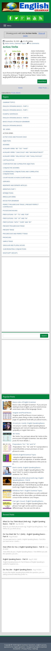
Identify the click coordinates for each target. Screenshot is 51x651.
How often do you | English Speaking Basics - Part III (23, 547)
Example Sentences (10, 114)
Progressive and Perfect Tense (15, 234)
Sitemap (35, 649)
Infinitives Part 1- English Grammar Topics (27, 491)
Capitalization (8, 160)
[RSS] (41, 18)
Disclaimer (16, 649)
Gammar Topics (20, 43)
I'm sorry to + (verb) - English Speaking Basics (29, 423)
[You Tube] (34, 18)
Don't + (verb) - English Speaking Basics (26, 467)
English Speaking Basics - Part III (15, 118)
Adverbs (6, 145)
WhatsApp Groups (10, 253)
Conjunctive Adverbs (11, 168)
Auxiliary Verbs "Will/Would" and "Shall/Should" (22, 156)
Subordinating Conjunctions (14, 249)
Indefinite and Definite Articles (15, 185)
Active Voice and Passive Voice (15, 137)
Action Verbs (9, 43)
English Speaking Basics (12, 125)
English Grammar (41, 647)
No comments (34, 43)
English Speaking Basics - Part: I (15, 110)
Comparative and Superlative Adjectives (19, 164)
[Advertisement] (12, 293)
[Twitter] (16, 18)
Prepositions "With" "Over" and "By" (17, 222)
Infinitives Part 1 (9, 189)
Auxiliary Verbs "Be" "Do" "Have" (15, 148)
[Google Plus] (22, 18)
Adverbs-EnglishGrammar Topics (24, 455)
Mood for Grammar (11, 201)
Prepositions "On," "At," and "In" (24, 444)
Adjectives (7, 141)
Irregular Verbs (9, 197)
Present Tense (8, 230)
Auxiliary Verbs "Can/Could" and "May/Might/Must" (23, 152)
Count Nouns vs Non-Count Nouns (17, 177)
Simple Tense (8, 241)
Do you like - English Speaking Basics (17, 569)
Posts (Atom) (15, 93)
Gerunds (6, 181)
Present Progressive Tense (14, 226)
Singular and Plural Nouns (14, 245)
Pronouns (7, 237)
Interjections (8, 193)
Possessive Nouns (10, 210)
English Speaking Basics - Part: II (15, 106)
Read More (42, 81)
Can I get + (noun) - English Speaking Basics (28, 501)
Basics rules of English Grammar (16, 121)
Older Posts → (43, 88)
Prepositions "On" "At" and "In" (15, 218)
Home (20, 88)
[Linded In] (28, 18)
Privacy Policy (26, 649)
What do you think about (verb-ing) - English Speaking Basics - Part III (28, 479)
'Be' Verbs (6, 129)
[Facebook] (10, 18)
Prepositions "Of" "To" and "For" (16, 214)
